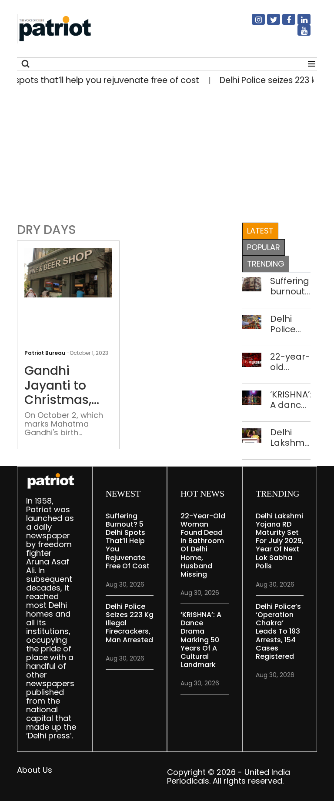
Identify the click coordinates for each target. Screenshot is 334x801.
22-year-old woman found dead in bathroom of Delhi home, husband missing (290, 361)
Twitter (268, 23)
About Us (34, 769)
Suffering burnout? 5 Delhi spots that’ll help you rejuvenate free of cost (290, 286)
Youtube (298, 34)
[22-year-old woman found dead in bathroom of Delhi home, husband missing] (252, 359)
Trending (265, 263)
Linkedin (298, 23)
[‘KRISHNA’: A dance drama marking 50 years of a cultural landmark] (252, 396)
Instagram (253, 23)
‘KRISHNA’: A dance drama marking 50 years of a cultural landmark (290, 399)
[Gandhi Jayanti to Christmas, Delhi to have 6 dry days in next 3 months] (68, 272)
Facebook (283, 23)
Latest (260, 230)
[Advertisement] (164, 152)
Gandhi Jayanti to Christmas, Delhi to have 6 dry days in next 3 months (67, 385)
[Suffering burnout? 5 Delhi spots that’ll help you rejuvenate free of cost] (252, 283)
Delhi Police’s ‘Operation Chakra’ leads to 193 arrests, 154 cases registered (278, 631)
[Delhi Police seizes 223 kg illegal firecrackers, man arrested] (252, 321)
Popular (263, 247)
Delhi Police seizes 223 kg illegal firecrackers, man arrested (290, 324)
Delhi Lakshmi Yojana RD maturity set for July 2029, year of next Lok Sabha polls (288, 437)
